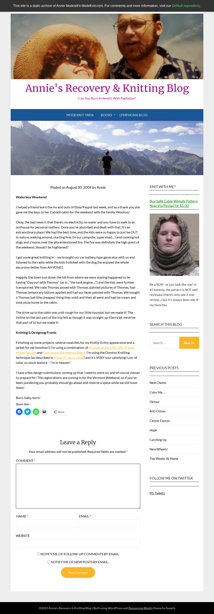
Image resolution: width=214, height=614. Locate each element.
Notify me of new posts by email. (80, 562)
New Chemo (158, 383)
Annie (101, 187)
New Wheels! (159, 449)
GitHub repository (186, 6)
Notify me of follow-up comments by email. (79, 554)
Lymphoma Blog (134, 115)
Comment (25, 460)
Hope (153, 430)
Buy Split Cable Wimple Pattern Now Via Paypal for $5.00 (174, 203)
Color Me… (157, 392)
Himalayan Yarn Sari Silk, (106, 347)
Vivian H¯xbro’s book (69, 357)
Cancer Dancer (160, 421)
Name (22, 516)
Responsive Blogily (141, 608)
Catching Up (158, 440)
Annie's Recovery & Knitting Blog (107, 88)
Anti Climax (158, 411)
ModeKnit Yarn (80, 115)
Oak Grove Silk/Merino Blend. (64, 352)
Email (85, 516)
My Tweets (157, 493)
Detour (154, 402)
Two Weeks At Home (164, 458)
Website (23, 536)
